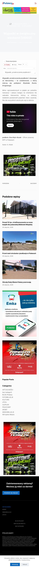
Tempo (19, 64)
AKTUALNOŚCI (28, 26)
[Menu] (36, 3)
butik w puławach (31, 538)
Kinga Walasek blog (22, 536)
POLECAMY (6, 407)
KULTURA (5, 400)
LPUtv (4, 402)
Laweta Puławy (19, 544)
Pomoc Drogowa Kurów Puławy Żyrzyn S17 (20, 542)
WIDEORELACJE (8, 412)
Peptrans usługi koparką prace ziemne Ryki (23, 545)
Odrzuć (25, 564)
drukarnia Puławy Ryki (8, 544)
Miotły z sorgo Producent (9, 536)
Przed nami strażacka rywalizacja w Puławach (19, 253)
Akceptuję (15, 564)
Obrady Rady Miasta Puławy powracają (16, 282)
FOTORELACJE (7, 397)
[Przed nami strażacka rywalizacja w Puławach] (19, 240)
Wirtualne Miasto (8, 414)
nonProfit (5, 405)
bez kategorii (7, 392)
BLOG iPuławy (7, 395)
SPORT (4, 410)
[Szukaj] (31, 3)
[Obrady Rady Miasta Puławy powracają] (19, 269)
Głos (5, 68)
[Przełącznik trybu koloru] (27, 3)
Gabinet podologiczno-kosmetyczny (17, 537)
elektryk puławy (22, 538)
